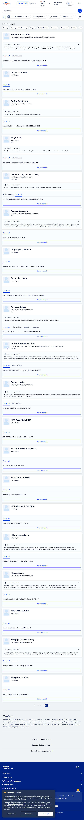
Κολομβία (65, 796)
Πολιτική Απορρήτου (15, 804)
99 (43, 705)
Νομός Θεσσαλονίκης (19, 28)
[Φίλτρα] (4, 17)
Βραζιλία (64, 798)
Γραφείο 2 (26, 327)
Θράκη (73, 28)
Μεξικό (59, 796)
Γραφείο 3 (35, 327)
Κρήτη (32, 28)
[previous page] (34, 705)
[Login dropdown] (69, 3)
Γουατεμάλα (57, 798)
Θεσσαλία (64, 28)
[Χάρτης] (80, 17)
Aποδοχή (45, 814)
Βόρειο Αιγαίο (43, 28)
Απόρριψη (28, 814)
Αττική (5, 28)
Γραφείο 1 (6, 56)
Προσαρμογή (11, 814)
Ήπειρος (54, 28)
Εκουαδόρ (71, 796)
